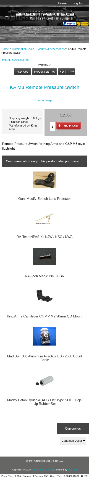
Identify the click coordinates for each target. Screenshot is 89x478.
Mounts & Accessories (51, 49)
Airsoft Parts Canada (42, 469)
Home (62, 3)
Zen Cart (72, 469)
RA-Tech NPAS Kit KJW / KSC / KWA (44, 237)
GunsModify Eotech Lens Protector (44, 199)
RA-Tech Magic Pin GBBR (44, 276)
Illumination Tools (23, 49)
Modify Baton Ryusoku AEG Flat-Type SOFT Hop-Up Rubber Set (44, 402)
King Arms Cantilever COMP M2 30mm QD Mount (44, 316)
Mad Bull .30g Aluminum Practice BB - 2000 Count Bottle (44, 358)
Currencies (73, 428)
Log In (77, 3)
